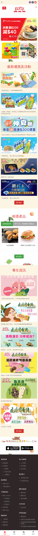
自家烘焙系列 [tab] (7, 224)
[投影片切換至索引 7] (25, 36)
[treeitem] (10, 463)
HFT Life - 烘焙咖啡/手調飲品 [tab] (24, 224)
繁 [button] (1, 2)
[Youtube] (35, 2)
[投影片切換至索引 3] (15, 36)
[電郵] (30, 2)
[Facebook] (33, 2)
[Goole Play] (27, 450)
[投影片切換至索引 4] (18, 36)
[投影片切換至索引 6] (23, 36)
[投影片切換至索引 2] (13, 36)
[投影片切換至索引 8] (28, 36)
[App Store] (13, 450)
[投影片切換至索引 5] (20, 36)
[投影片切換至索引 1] (10, 36)
